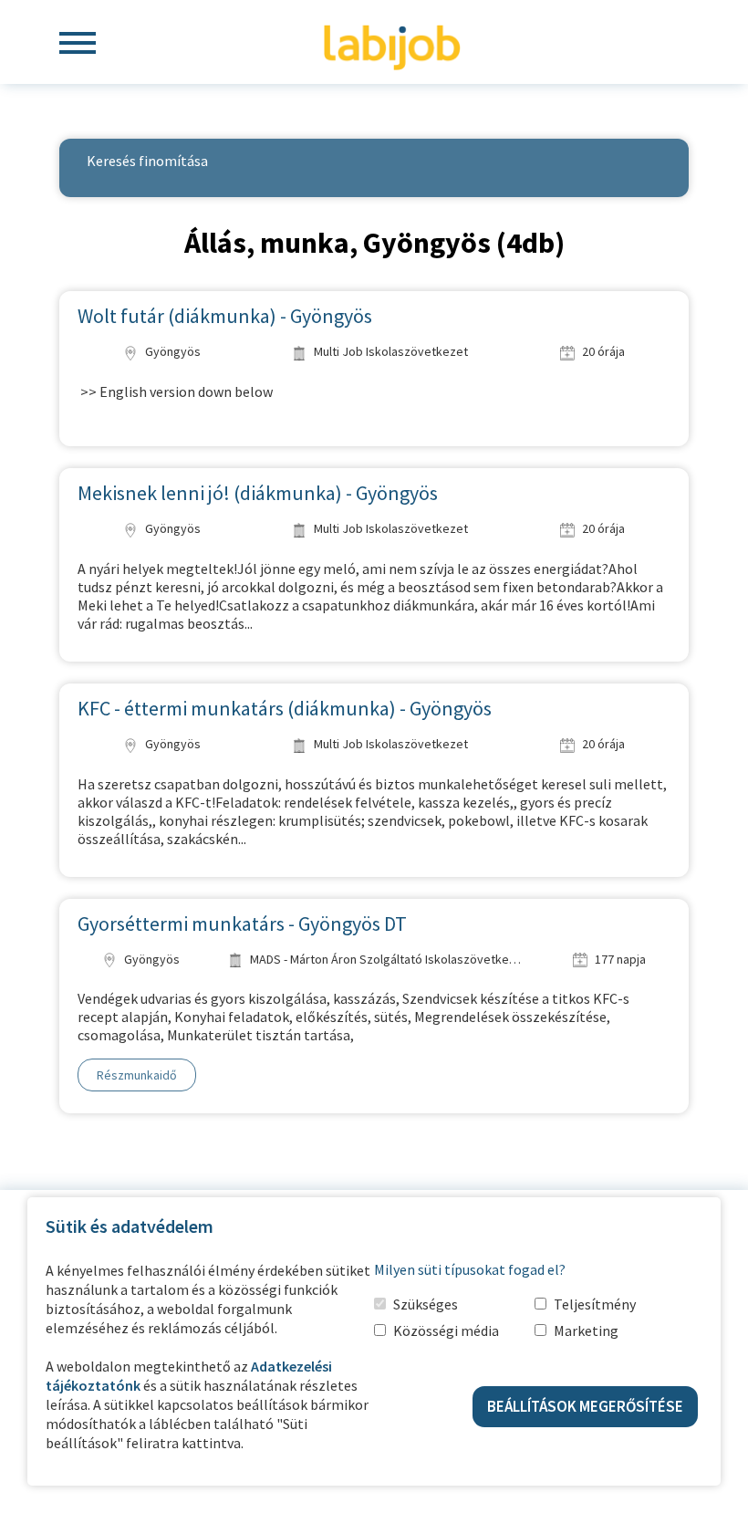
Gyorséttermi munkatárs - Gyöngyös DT (242, 923)
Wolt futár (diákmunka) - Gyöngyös (225, 316)
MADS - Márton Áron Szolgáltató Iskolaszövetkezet (386, 959)
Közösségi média (446, 1330)
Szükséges (425, 1304)
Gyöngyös (171, 351)
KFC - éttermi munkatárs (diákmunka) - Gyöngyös (285, 708)
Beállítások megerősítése (585, 1406)
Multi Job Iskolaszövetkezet (389, 351)
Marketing (586, 1330)
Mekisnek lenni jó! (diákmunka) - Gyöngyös (258, 493)
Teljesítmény (595, 1304)
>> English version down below (175, 391)
